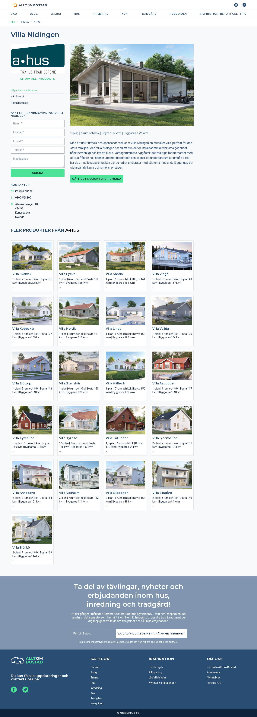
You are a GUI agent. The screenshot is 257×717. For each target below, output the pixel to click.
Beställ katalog (19, 102)
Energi (56, 14)
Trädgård (148, 14)
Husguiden (178, 14)
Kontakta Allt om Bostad (221, 667)
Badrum (95, 667)
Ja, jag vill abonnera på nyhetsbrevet (151, 633)
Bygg (34, 14)
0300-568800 (23, 197)
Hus (77, 14)
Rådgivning (155, 672)
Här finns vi (17, 96)
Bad (14, 14)
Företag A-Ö (214, 682)
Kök (125, 14)
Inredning (101, 14)
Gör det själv (156, 667)
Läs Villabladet (157, 677)
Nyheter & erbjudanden (162, 682)
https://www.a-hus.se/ (24, 90)
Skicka (37, 173)
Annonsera (213, 672)
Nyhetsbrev (214, 677)
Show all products (37, 78)
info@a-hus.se (24, 191)
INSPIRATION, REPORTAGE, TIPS (222, 14)
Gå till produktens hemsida (96, 178)
